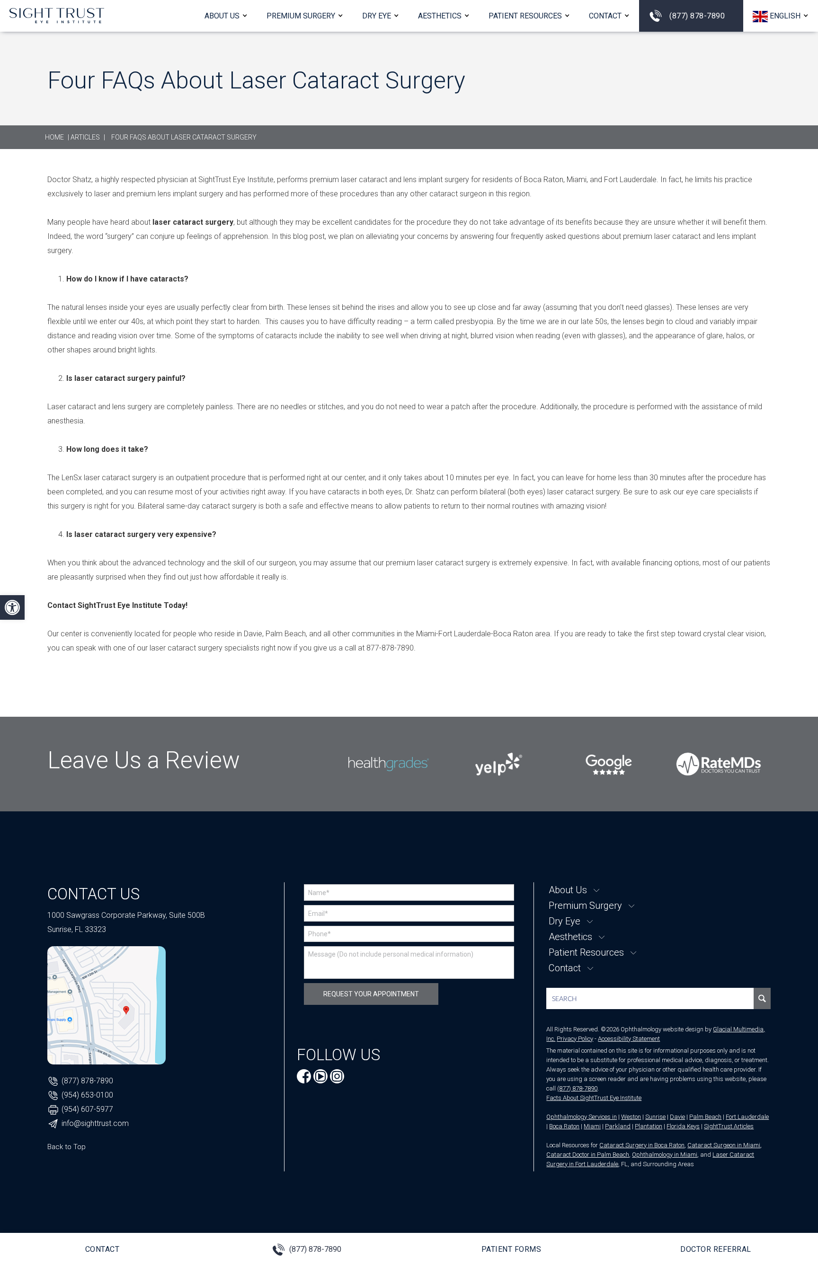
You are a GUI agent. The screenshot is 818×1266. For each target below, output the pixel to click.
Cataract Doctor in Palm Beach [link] (587, 1154)
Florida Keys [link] (683, 1126)
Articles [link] (85, 137)
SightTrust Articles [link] (729, 1126)
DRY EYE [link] (376, 15)
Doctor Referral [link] (715, 1249)
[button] (780, 16)
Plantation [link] (648, 1126)
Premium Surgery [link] (301, 15)
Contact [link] (605, 15)
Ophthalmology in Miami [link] (664, 1154)
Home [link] (54, 137)
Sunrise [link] (655, 1116)
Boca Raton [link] (564, 1126)
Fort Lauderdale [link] (747, 1116)
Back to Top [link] (66, 1147)
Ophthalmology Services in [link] (581, 1116)
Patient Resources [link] (525, 15)
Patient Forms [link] (511, 1249)
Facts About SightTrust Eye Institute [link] (593, 1097)
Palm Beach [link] (705, 1116)
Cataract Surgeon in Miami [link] (723, 1145)
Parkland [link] (618, 1126)
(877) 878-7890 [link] (697, 15)
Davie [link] (677, 1116)
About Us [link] (222, 15)
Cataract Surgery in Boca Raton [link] (642, 1145)
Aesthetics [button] (440, 15)
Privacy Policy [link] (575, 1038)
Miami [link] (592, 1126)
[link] (12, 607)
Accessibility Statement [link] (629, 1038)
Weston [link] (631, 1116)
